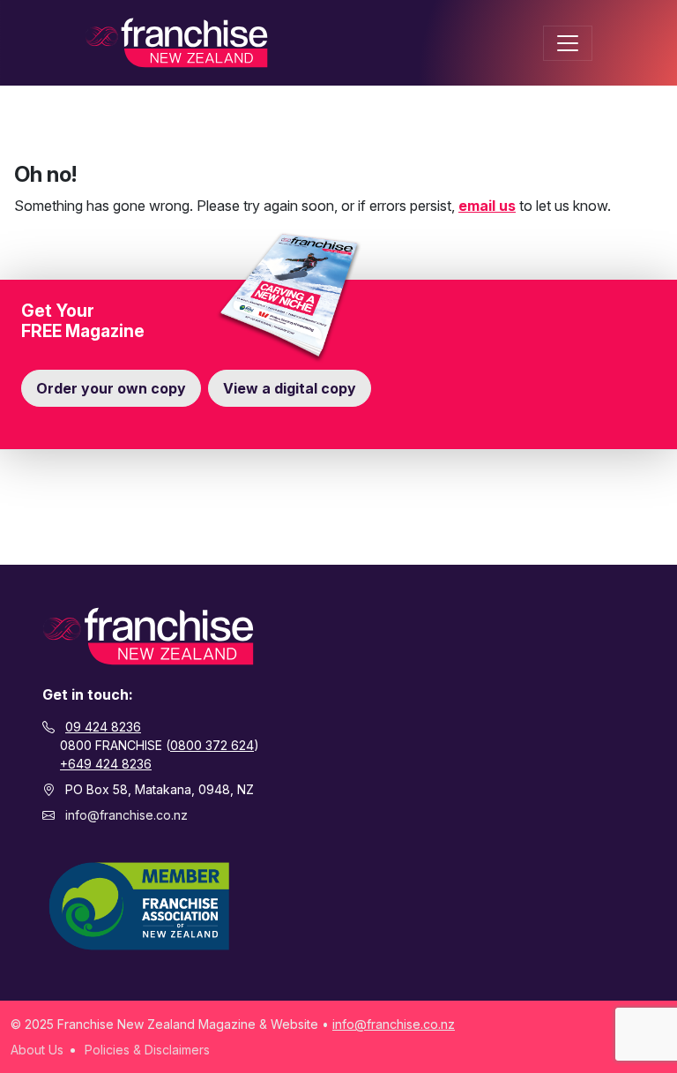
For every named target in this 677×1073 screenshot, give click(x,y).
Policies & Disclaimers (147, 1049)
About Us (37, 1049)
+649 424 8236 (106, 763)
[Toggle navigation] (567, 43)
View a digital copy (289, 388)
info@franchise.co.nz (126, 814)
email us (487, 205)
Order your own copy (111, 388)
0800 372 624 (212, 745)
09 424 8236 (103, 726)
